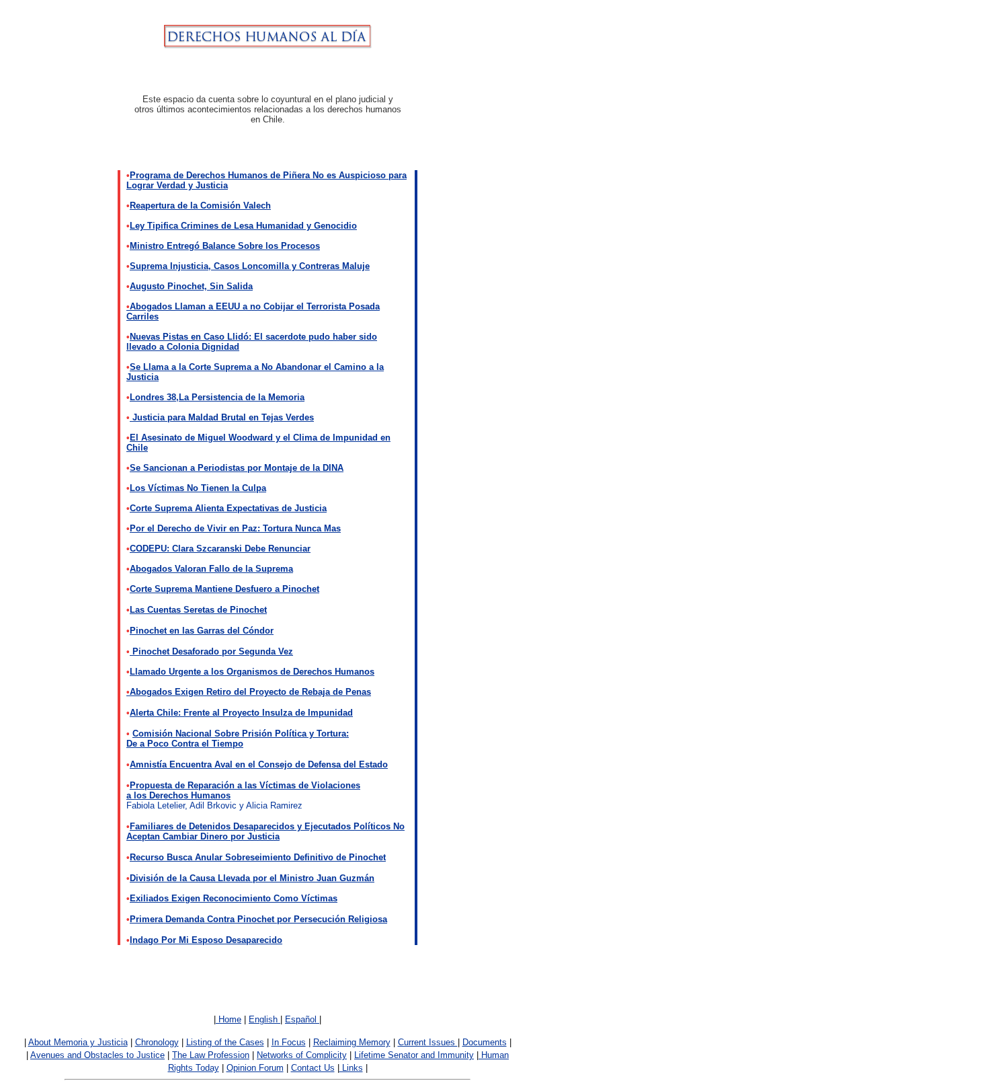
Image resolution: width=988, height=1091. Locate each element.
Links (351, 1068)
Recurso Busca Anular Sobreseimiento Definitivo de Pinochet (258, 857)
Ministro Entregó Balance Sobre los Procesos (225, 246)
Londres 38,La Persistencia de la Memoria (217, 397)
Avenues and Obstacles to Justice (97, 1055)
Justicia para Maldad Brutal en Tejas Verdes (222, 417)
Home (228, 1019)
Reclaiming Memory (351, 1042)
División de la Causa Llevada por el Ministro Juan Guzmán (252, 878)
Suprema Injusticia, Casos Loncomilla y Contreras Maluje (250, 266)
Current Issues (428, 1042)
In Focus (289, 1042)
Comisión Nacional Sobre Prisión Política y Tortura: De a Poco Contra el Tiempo (237, 738)
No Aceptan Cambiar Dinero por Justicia (265, 831)
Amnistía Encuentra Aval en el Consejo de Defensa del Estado (259, 764)
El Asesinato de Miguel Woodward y (205, 437)
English (264, 1019)
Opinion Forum (255, 1068)
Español (302, 1019)
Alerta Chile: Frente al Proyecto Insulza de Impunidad (241, 713)
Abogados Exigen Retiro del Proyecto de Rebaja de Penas (248, 692)
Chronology (157, 1042)
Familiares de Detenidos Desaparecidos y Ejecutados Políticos (261, 826)
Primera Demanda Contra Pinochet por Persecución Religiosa (258, 919)
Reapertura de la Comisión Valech (200, 205)
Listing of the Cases (225, 1042)
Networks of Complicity (302, 1055)
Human (494, 1055)
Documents (484, 1042)
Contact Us (313, 1068)
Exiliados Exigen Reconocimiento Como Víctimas (233, 898)
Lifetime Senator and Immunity (414, 1055)
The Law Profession (210, 1055)
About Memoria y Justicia (78, 1042)
